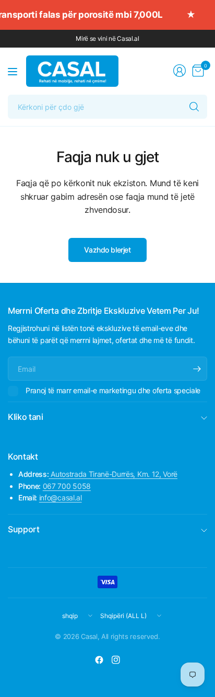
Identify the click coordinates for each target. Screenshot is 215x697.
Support (24, 529)
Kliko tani (25, 417)
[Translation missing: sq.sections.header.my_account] (179, 70)
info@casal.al (60, 497)
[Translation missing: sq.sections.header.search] (194, 107)
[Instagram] (116, 660)
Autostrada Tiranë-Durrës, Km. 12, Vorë (114, 474)
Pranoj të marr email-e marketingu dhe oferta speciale (113, 390)
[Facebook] (99, 660)
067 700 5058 (67, 486)
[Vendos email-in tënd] (196, 369)
